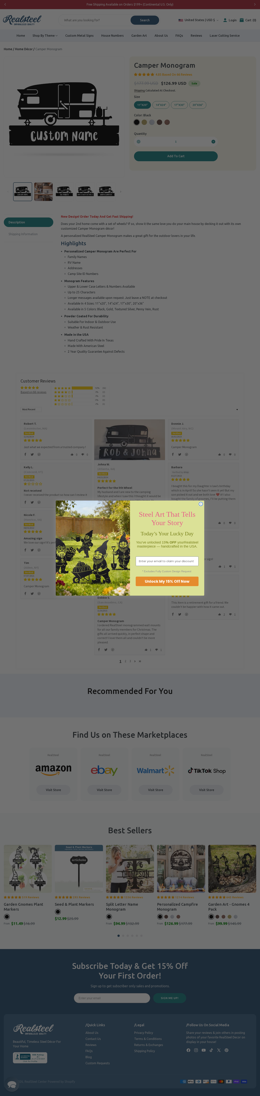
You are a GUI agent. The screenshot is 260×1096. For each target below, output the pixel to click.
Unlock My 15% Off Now (167, 581)
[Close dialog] (201, 504)
